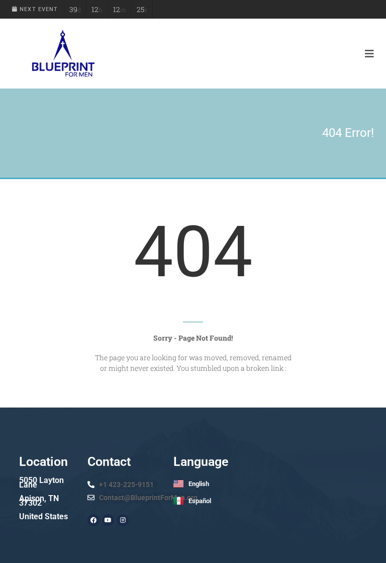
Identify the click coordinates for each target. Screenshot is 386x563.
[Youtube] (108, 520)
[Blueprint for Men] (62, 53)
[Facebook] (93, 520)
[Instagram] (123, 520)
